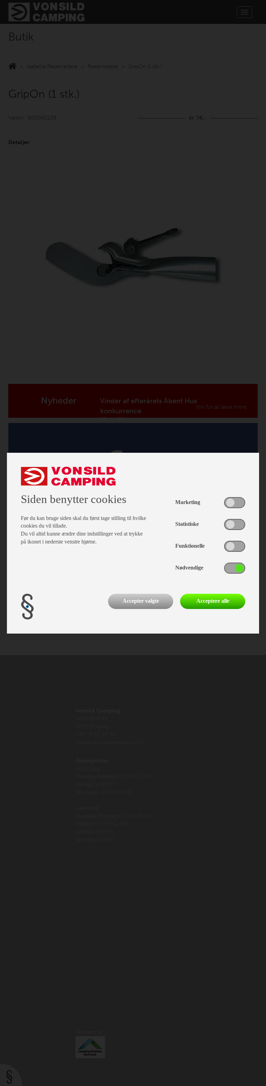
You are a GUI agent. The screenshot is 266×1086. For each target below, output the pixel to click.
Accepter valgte (141, 601)
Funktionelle (190, 546)
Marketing (187, 502)
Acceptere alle (212, 601)
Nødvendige (189, 568)
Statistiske (187, 524)
